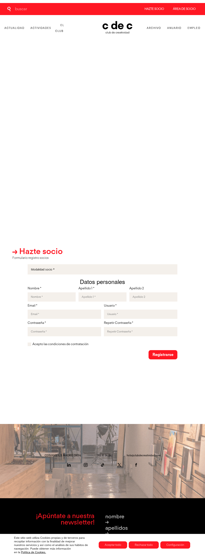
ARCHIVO (154, 28)
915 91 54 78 (104, 455)
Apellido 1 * (86, 288)
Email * (32, 305)
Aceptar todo (113, 545)
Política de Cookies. (33, 552)
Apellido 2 (136, 288)
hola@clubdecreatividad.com (144, 455)
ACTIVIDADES (40, 28)
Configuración (175, 545)
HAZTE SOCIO (154, 8)
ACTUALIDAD (14, 28)
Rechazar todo (144, 545)
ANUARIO (174, 28)
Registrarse (163, 355)
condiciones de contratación (68, 344)
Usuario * (110, 305)
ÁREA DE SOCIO (184, 8)
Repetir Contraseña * (118, 323)
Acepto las (60, 344)
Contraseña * (37, 323)
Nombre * (34, 288)
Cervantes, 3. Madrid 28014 (63, 455)
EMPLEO (194, 28)
